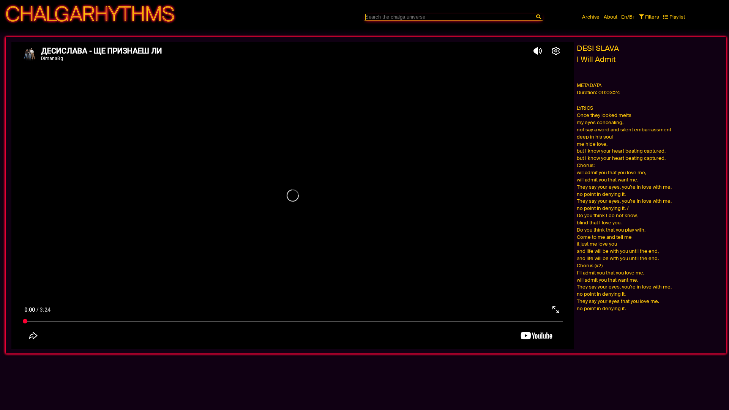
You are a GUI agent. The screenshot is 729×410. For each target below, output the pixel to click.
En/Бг (628, 17)
